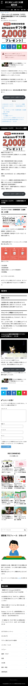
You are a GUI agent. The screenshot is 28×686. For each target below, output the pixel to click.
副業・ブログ (16, 9)
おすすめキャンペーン (5, 9)
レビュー (3, 649)
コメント (4, 408)
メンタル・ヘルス (6, 645)
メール (3, 429)
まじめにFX (4, 636)
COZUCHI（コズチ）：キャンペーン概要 (13, 104)
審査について (8, 115)
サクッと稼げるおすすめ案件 (9, 640)
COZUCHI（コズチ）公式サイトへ (13, 97)
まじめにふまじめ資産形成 (14, 3)
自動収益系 (4, 671)
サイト (2, 435)
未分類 (3, 663)
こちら (3, 229)
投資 (12, 9)
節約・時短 (23, 9)
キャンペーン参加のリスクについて (14, 117)
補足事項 (5, 113)
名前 (3, 423)
